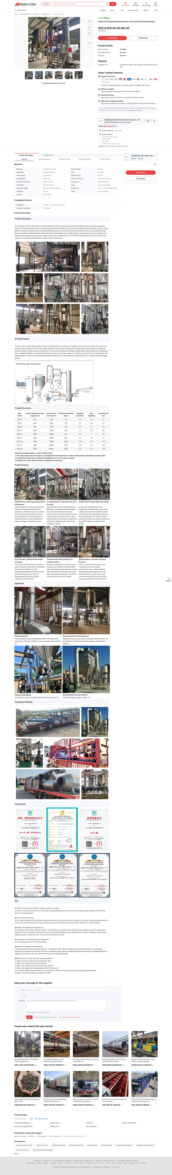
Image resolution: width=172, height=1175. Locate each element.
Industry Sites (98, 1160)
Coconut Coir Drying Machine (23, 1126)
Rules (156, 10)
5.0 (133, 158)
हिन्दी (113, 1163)
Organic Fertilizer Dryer (129, 1123)
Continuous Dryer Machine (124, 1145)
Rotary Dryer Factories (76, 1145)
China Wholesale (77, 1160)
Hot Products (37, 1160)
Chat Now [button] (144, 38)
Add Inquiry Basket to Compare (54, 83)
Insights (136, 1160)
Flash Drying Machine (58, 14)
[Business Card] (155, 164)
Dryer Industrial (92, 1145)
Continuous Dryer (106, 1145)
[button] (115, 159)
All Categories (21, 10)
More (16, 1154)
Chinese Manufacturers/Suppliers (62, 1160)
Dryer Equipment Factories (24, 1145)
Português (53, 1163)
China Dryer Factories (58, 1145)
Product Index (120, 1160)
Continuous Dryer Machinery (145, 1145)
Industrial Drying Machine (22, 1123)
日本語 (108, 1163)
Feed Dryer (89, 1123)
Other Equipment (91, 1126)
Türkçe (125, 1163)
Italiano (76, 1163)
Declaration (107, 1167)
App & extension (133, 10)
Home (16, 14)
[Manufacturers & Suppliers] (25, 4)
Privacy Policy (115, 1167)
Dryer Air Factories (42, 1145)
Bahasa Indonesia (141, 1163)
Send (29, 1017)
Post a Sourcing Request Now (69, 1017)
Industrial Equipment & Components (29, 14)
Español (46, 1163)
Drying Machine (46, 14)
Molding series (54, 1126)
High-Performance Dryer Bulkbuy (43, 1150)
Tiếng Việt (131, 1163)
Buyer (112, 10)
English (40, 1163)
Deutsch (82, 1163)
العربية (96, 1163)
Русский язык (68, 1163)
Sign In (101, 146)
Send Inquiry (112, 38)
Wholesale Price (89, 1160)
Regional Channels (110, 1160)
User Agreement (97, 1167)
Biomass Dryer (54, 1123)
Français (60, 1163)
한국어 (102, 1163)
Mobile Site (129, 1160)
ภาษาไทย (118, 1163)
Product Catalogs (42, 1119)
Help (122, 10)
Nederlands (90, 1163)
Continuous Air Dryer (22, 1150)
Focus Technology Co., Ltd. (73, 1167)
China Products (47, 1160)
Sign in (156, 5)
